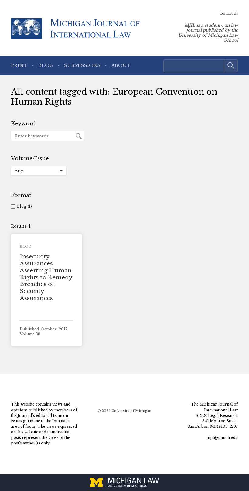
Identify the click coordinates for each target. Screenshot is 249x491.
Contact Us (228, 14)
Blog (45, 65)
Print (19, 65)
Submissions (82, 65)
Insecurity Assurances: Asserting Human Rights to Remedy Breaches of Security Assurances (46, 277)
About (121, 65)
